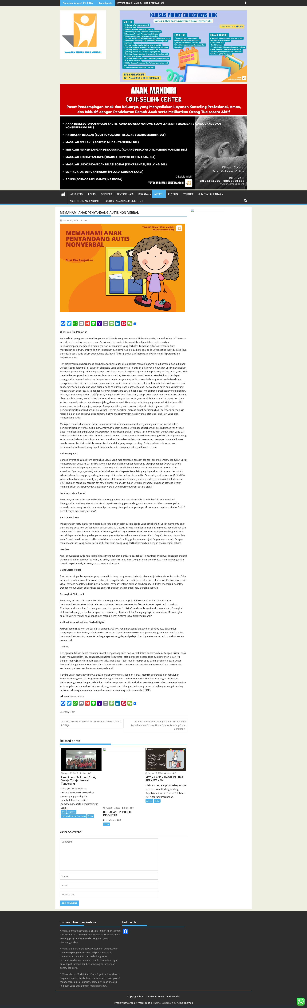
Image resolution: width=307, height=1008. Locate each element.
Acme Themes (185, 1002)
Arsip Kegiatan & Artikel (85, 201)
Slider (72, 711)
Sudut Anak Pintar (209, 194)
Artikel (158, 194)
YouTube (188, 194)
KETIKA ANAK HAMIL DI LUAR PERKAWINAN (140, 3)
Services (106, 194)
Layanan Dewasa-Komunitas (74, 816)
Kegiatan (143, 194)
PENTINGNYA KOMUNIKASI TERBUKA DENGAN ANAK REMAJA (91, 723)
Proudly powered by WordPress (132, 1002)
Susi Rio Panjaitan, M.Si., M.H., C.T (124, 201)
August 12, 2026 (155, 773)
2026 (64, 812)
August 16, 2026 (112, 808)
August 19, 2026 (70, 773)
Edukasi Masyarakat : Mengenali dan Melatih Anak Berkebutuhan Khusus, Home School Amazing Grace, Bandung (158, 725)
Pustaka (173, 194)
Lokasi (92, 194)
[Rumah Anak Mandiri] (153, 188)
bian (85, 220)
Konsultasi (76, 194)
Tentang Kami (125, 194)
